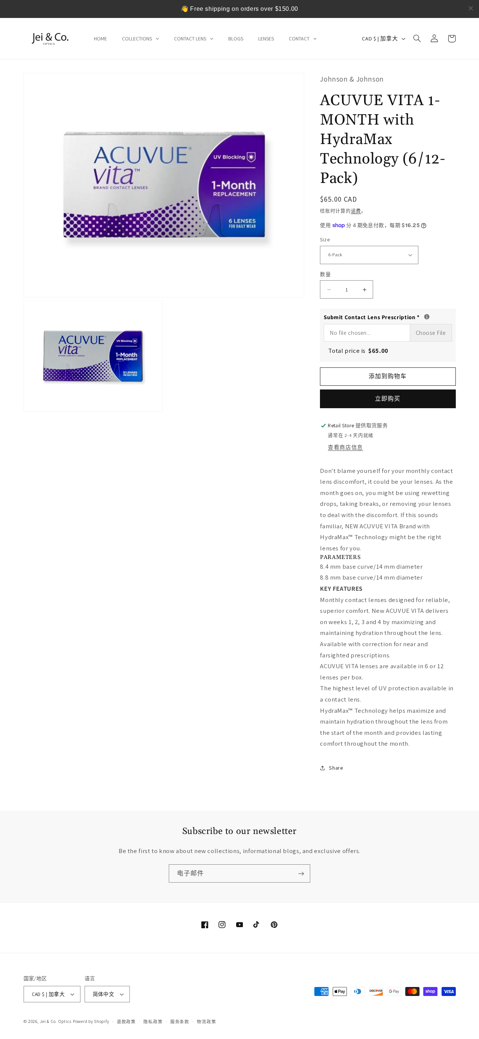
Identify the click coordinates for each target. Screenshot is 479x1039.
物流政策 (206, 1021)
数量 (325, 274)
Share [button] (336, 767)
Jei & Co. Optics (55, 1021)
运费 (356, 211)
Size (325, 239)
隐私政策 (152, 1021)
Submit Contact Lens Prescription (388, 316)
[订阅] (301, 873)
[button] (417, 38)
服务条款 (179, 1021)
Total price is (358, 350)
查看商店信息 (345, 447)
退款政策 (126, 1021)
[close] (471, 8)
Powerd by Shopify (91, 1021)
